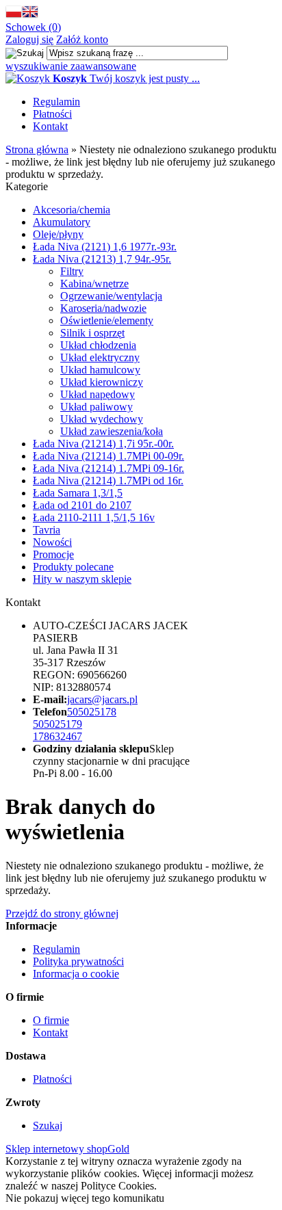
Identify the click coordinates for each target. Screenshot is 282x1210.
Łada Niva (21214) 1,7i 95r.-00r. (103, 443)
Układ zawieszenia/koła (111, 431)
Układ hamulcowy (100, 370)
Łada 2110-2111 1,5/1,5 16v (94, 517)
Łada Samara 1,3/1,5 (78, 493)
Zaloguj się (29, 39)
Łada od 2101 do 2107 (82, 505)
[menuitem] (155, 102)
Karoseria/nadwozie (103, 308)
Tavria (46, 530)
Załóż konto (82, 39)
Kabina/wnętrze (94, 283)
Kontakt (50, 126)
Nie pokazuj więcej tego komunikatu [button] (84, 1198)
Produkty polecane (73, 567)
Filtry (72, 271)
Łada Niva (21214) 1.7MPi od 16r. (108, 480)
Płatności (52, 114)
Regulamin (56, 101)
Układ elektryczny (100, 357)
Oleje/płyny (58, 234)
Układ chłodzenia (98, 345)
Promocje (53, 554)
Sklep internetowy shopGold (67, 1149)
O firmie (51, 1020)
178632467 (57, 736)
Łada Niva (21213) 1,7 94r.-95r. (102, 259)
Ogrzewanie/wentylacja (111, 296)
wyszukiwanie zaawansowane (70, 66)
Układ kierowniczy (101, 382)
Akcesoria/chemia (71, 209)
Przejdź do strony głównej (61, 913)
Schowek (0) (33, 27)
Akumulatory (61, 222)
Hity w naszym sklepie (82, 579)
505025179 (57, 724)
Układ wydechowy (101, 419)
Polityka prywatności (78, 961)
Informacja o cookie (76, 973)
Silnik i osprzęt (92, 333)
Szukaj (47, 1125)
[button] (13, 15)
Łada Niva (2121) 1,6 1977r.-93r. (105, 246)
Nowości (52, 542)
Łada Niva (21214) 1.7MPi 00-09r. (108, 456)
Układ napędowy (97, 394)
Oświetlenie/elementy (106, 320)
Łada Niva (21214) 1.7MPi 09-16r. (108, 468)
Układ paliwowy (96, 406)
